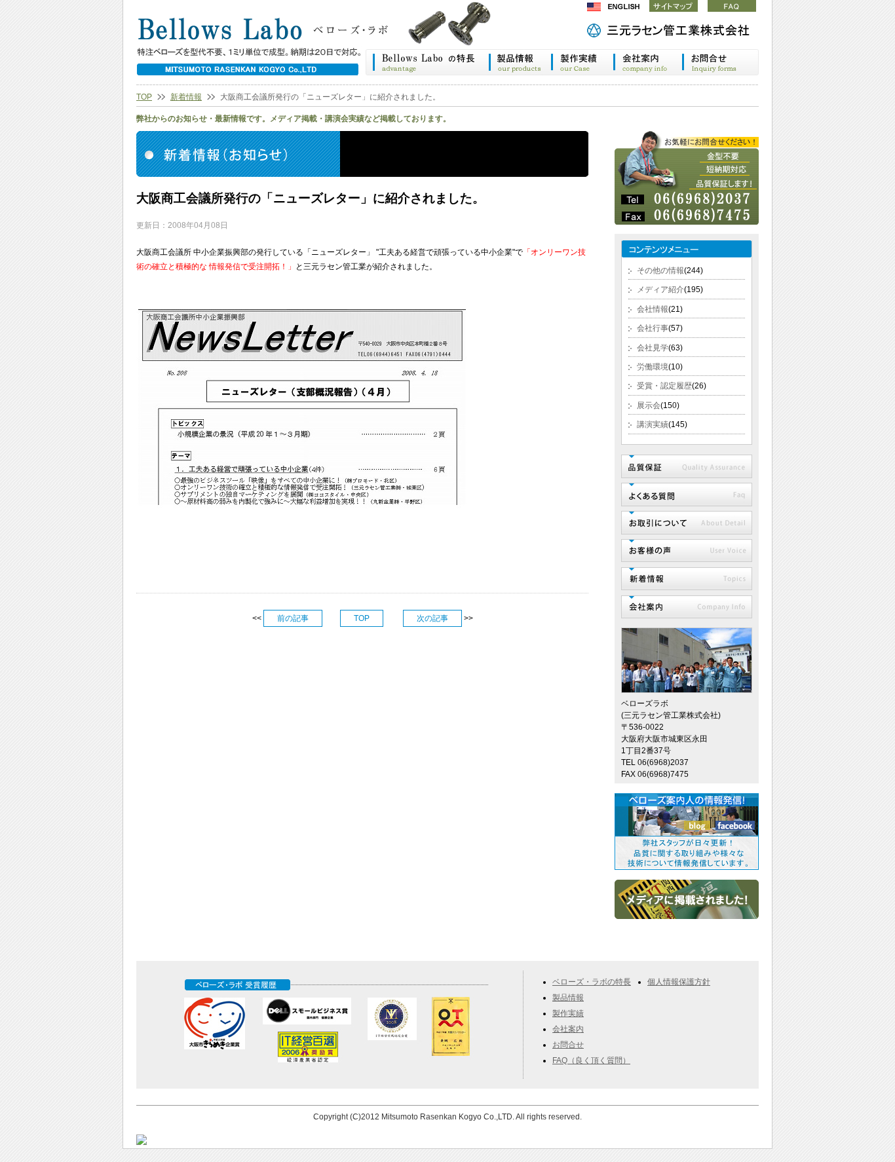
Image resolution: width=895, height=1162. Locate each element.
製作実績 (581, 62)
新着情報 (186, 97)
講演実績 (652, 424)
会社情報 (652, 309)
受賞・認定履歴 (664, 385)
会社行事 (652, 328)
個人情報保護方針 (678, 981)
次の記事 (432, 618)
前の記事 (293, 618)
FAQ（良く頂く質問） (591, 1060)
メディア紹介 (660, 289)
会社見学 (652, 347)
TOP (144, 97)
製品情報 (519, 62)
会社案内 (647, 62)
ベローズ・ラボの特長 (427, 62)
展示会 (648, 405)
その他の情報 (660, 270)
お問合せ (568, 1044)
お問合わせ (720, 62)
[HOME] (326, 42)
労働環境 (652, 366)
